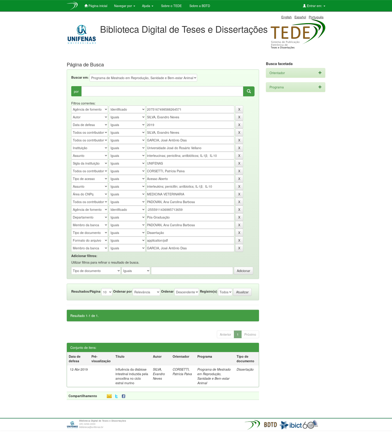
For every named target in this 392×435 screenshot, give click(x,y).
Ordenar (167, 291)
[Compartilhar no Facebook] (124, 396)
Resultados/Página (85, 291)
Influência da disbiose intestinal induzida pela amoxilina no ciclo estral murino (131, 376)
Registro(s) (208, 291)
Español (300, 17)
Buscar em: (80, 77)
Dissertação (245, 369)
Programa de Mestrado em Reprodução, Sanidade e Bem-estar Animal (214, 376)
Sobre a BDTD (199, 5)
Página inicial (97, 5)
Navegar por (123, 5)
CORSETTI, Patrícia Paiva (182, 371)
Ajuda (146, 5)
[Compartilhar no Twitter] (116, 396)
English (286, 17)
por (76, 91)
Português (316, 17)
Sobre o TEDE (171, 5)
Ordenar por (122, 291)
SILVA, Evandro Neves (159, 374)
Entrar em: (314, 5)
